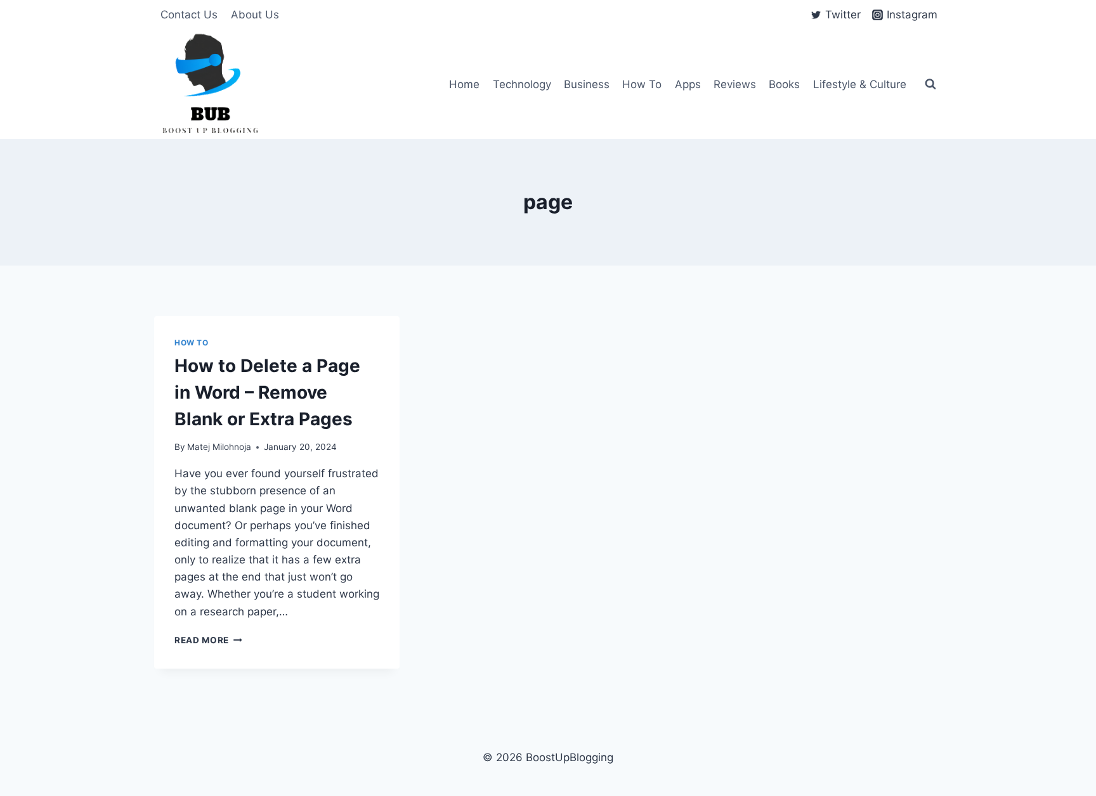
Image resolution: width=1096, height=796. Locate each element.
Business (587, 84)
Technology (522, 84)
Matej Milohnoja (219, 447)
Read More (208, 640)
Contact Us (189, 14)
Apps (688, 84)
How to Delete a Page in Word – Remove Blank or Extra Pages (267, 392)
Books (784, 84)
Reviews (735, 84)
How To (642, 84)
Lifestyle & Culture (859, 84)
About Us (255, 14)
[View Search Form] (930, 84)
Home (464, 84)
